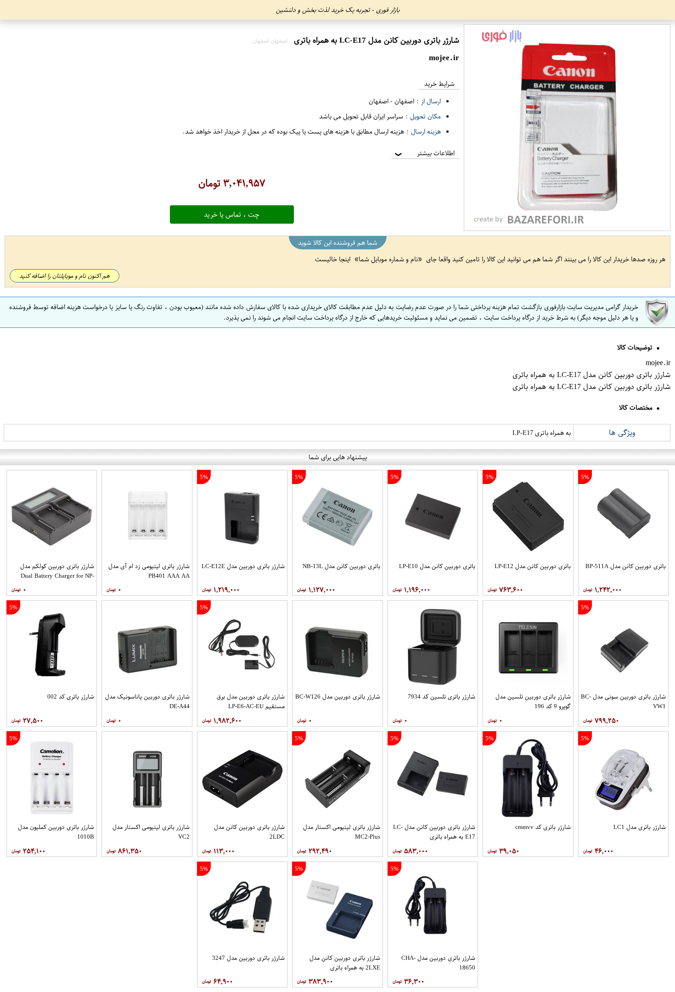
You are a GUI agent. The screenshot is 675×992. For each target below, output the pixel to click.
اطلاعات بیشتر (424, 153)
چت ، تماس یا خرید (231, 214)
